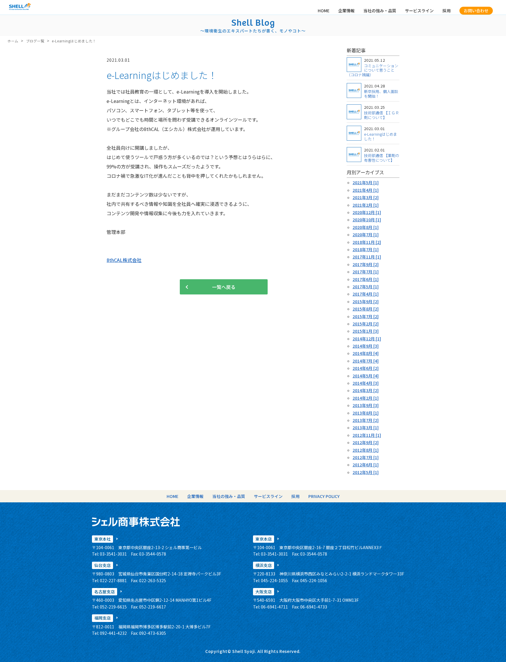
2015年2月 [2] (366, 324)
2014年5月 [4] (366, 376)
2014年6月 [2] (366, 368)
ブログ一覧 (35, 40)
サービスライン (419, 10)
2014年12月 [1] (367, 339)
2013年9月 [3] (366, 405)
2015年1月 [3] (366, 331)
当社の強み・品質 (379, 10)
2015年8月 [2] (366, 309)
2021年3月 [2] (366, 197)
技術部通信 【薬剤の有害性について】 (381, 158)
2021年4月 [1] (366, 190)
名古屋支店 (104, 591)
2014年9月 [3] (366, 346)
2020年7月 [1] (366, 234)
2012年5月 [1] (366, 472)
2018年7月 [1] (366, 249)
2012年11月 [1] (367, 435)
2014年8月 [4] (366, 353)
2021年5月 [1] (366, 182)
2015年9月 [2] (366, 301)
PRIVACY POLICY (324, 496)
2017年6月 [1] (366, 279)
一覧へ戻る (223, 286)
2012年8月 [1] (366, 450)
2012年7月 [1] (366, 457)
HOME (323, 10)
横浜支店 (263, 565)
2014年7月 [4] (366, 361)
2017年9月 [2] (366, 264)
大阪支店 (263, 591)
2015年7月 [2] (366, 316)
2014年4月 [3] (366, 383)
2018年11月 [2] (367, 242)
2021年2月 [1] (366, 205)
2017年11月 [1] (367, 257)
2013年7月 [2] (366, 420)
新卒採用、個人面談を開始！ (381, 94)
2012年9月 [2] (366, 442)
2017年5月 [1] (366, 286)
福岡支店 (102, 618)
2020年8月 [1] (366, 227)
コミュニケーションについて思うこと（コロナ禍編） (372, 70)
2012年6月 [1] (366, 465)
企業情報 (346, 10)
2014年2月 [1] (366, 398)
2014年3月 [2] (366, 390)
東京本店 (263, 539)
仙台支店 (102, 565)
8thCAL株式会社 (124, 259)
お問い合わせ (476, 10)
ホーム (12, 40)
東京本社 (102, 539)
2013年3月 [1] (366, 427)
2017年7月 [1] (366, 272)
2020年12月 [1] (367, 212)
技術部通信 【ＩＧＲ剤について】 (381, 115)
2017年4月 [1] (366, 294)
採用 (446, 10)
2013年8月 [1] (366, 413)
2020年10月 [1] (367, 220)
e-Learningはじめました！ (380, 136)
